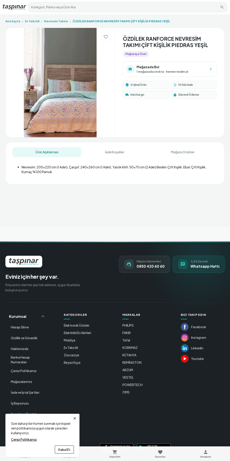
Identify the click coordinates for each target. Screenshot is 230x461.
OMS (126, 392)
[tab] (47, 152)
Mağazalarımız (21, 382)
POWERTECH (132, 385)
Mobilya (69, 340)
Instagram (198, 337)
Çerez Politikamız (24, 371)
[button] (27, 316)
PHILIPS (128, 325)
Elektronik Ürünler (76, 325)
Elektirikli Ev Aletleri (77, 333)
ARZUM (127, 370)
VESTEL (128, 377)
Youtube (197, 359)
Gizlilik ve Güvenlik (24, 338)
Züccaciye (71, 355)
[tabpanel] (115, 167)
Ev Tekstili (32, 21)
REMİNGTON (132, 362)
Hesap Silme (20, 327)
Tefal (126, 340)
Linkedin (197, 348)
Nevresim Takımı (56, 21)
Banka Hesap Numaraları (20, 359)
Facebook (198, 327)
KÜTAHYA (129, 355)
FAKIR (126, 333)
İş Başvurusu (20, 403)
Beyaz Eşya (72, 362)
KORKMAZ (130, 348)
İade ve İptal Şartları (25, 392)
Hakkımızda (19, 349)
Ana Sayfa (12, 21)
